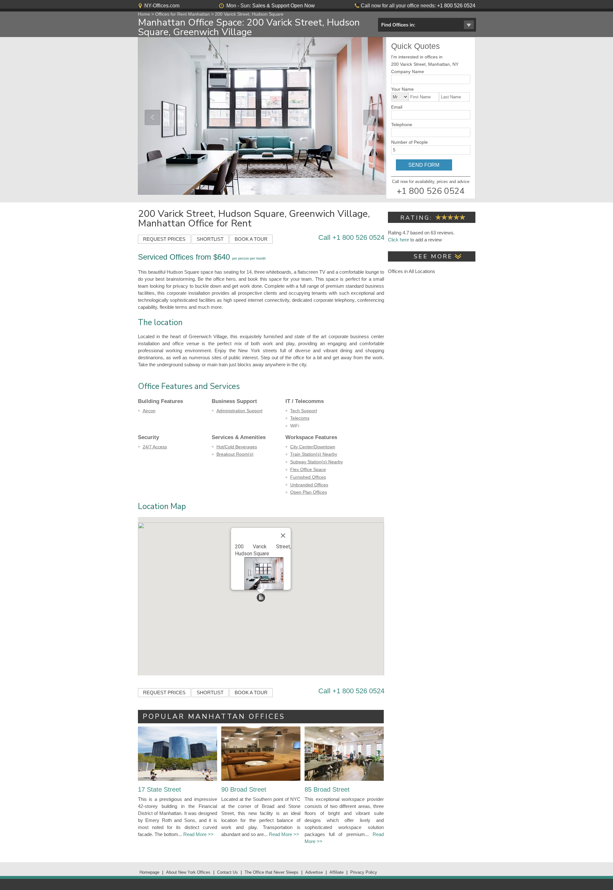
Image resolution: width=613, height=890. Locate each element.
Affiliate (336, 872)
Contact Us (227, 872)
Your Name (402, 89)
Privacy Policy (363, 872)
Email (396, 107)
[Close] (283, 535)
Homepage (149, 872)
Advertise (314, 872)
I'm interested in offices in (417, 57)
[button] (261, 597)
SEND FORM (423, 165)
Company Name (407, 71)
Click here (398, 239)
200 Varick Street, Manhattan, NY (424, 64)
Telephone (401, 124)
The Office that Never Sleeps (272, 872)
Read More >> (198, 834)
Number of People (409, 142)
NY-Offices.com (161, 5)
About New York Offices (188, 872)
